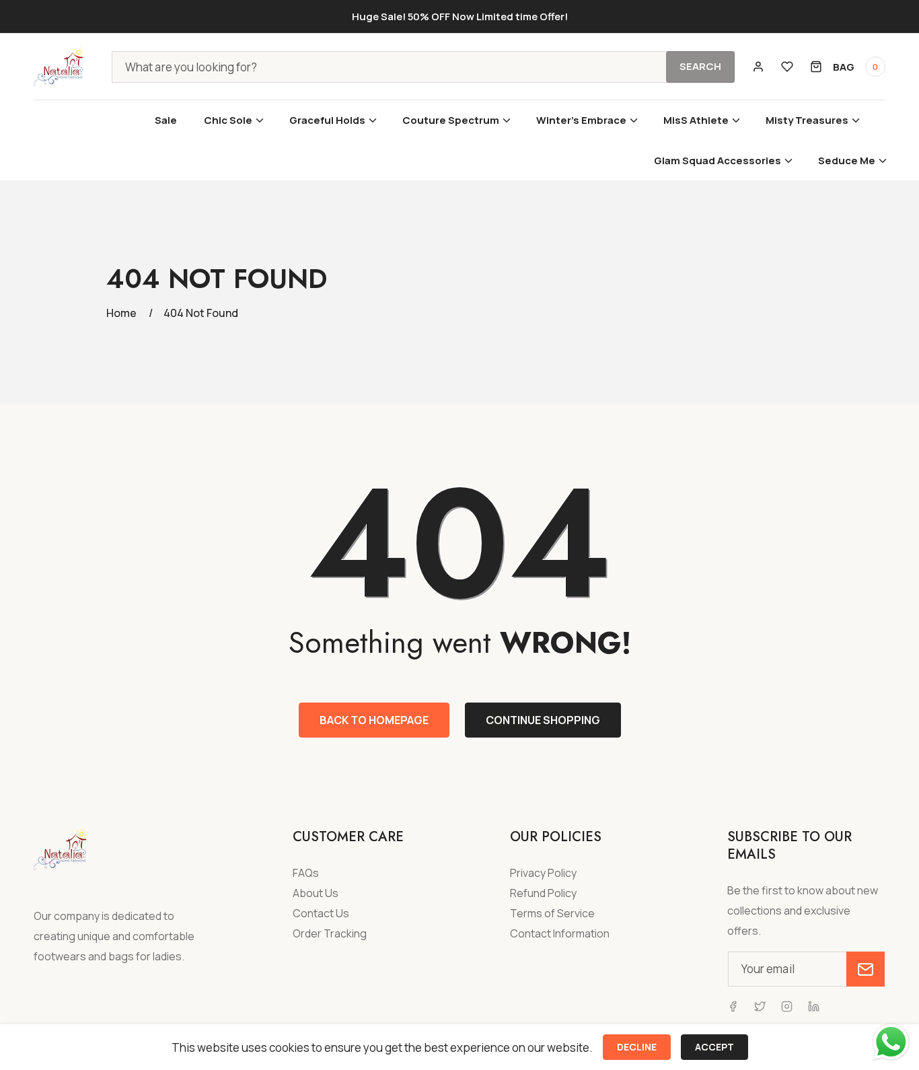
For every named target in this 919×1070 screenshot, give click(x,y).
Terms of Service (552, 913)
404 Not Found (200, 313)
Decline (637, 1046)
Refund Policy (543, 893)
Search (700, 66)
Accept (714, 1046)
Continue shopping (543, 720)
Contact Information (560, 934)
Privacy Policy (543, 873)
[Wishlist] (787, 67)
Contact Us (321, 913)
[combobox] (423, 67)
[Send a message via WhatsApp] (891, 1042)
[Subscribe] (865, 969)
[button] (233, 120)
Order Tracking (330, 934)
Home (121, 313)
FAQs (306, 873)
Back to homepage (374, 720)
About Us (315, 893)
